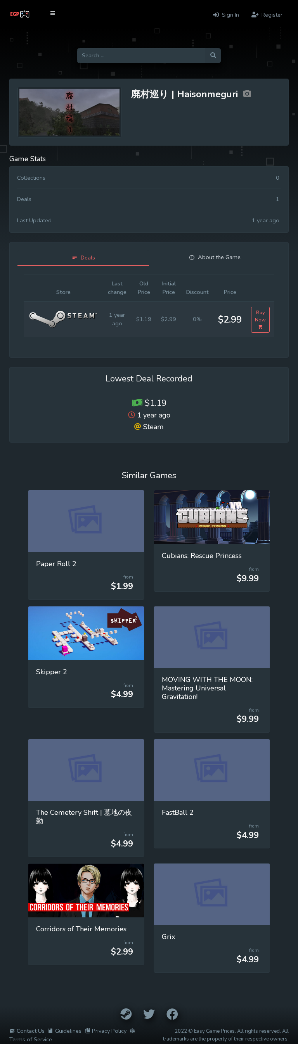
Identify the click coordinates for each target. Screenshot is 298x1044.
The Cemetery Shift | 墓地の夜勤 (84, 817)
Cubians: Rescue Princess (202, 555)
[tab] (83, 257)
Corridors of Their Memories (81, 929)
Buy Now (260, 316)
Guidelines (68, 1031)
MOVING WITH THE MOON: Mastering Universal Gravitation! (207, 688)
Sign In (229, 15)
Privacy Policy (109, 1031)
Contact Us (31, 1031)
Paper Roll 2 (56, 563)
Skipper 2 (51, 672)
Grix (168, 936)
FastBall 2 (178, 812)
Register (271, 15)
